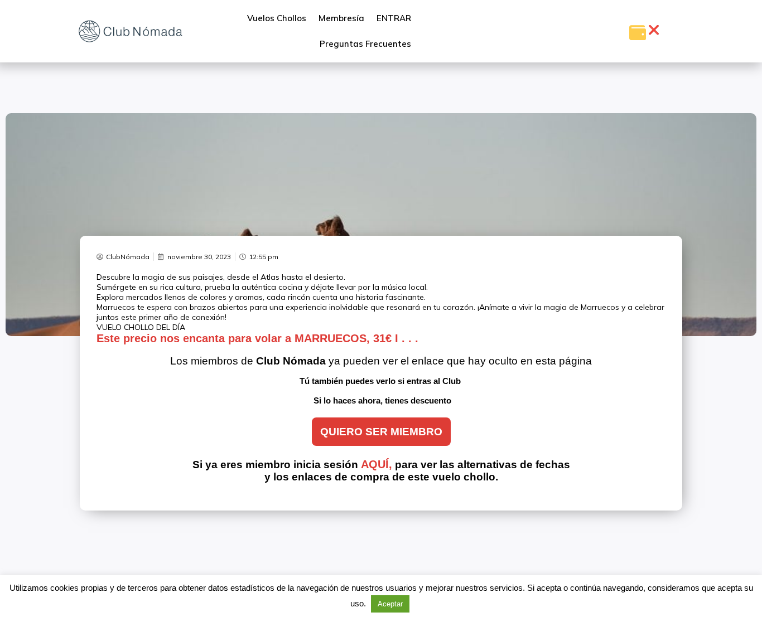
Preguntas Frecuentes (365, 43)
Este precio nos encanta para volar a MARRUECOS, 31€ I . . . (257, 338)
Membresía (341, 18)
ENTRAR (394, 18)
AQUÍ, (376, 464)
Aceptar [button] (390, 604)
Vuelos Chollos (276, 18)
